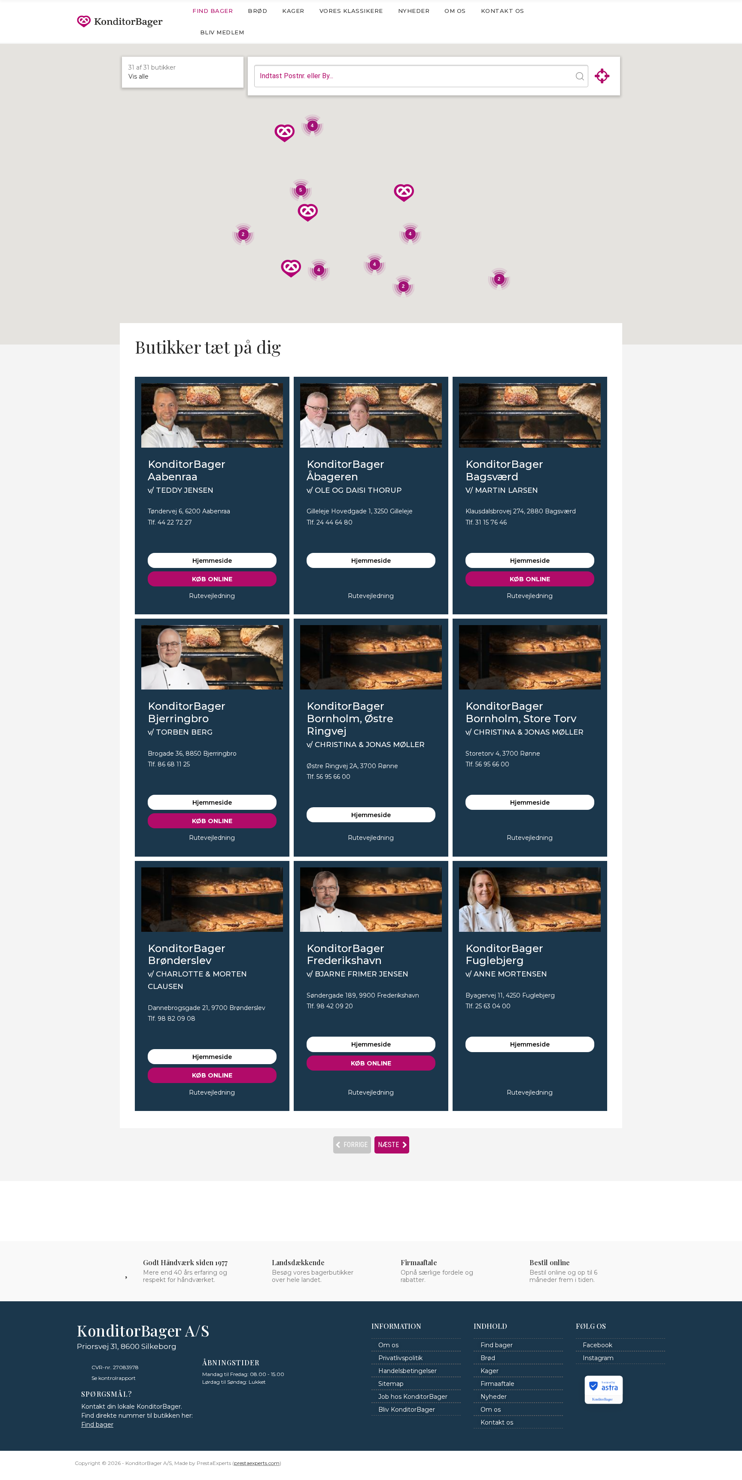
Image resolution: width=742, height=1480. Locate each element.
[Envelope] (622, 21)
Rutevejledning (212, 596)
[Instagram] (656, 21)
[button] (291, 270)
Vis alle (138, 76)
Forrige (352, 1145)
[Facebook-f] (639, 21)
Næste (392, 1145)
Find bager (97, 1424)
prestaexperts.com (257, 1463)
